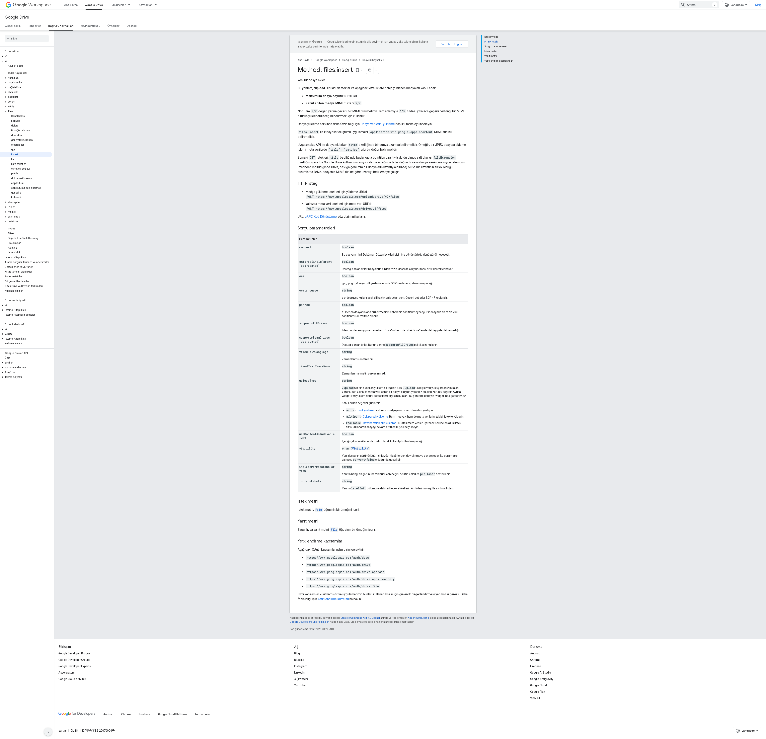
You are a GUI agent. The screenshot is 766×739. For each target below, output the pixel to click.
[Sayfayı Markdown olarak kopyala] (369, 70)
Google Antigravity (541, 679)
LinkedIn (299, 672)
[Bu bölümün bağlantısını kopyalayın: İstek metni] (322, 501)
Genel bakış (13, 26)
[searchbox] (27, 38)
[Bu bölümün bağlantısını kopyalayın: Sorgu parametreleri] (339, 228)
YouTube (300, 685)
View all (535, 698)
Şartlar (62, 730)
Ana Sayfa (71, 5)
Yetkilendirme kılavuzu (333, 599)
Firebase (535, 666)
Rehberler (34, 26)
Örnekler (113, 26)
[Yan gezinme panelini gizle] (48, 732)
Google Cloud (538, 685)
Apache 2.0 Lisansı (418, 617)
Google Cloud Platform (172, 714)
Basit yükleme (365, 410)
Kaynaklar (145, 5)
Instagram (300, 666)
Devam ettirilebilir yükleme (379, 423)
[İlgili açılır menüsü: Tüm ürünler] (130, 5)
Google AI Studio (540, 672)
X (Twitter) (301, 679)
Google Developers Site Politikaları (309, 621)
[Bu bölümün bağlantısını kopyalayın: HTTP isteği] (322, 183)
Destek (132, 26)
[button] (26, 56)
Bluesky (299, 659)
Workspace (39, 5)
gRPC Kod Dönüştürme (321, 216)
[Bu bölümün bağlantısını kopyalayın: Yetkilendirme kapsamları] (347, 541)
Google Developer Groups (74, 659)
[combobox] (699, 4)
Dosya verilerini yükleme (377, 124)
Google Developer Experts (74, 666)
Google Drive (94, 5)
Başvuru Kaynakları (60, 26)
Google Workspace (326, 59)
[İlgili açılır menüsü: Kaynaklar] (157, 5)
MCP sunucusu (90, 26)
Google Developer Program (75, 653)
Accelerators (66, 672)
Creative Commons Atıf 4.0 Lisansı (360, 617)
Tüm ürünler (118, 5)
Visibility (360, 448)
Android (535, 653)
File (318, 510)
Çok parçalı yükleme (375, 416)
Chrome (535, 659)
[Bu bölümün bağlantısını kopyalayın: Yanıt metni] (322, 521)
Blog (297, 653)
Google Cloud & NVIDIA (72, 679)
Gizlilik (74, 730)
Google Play (537, 691)
